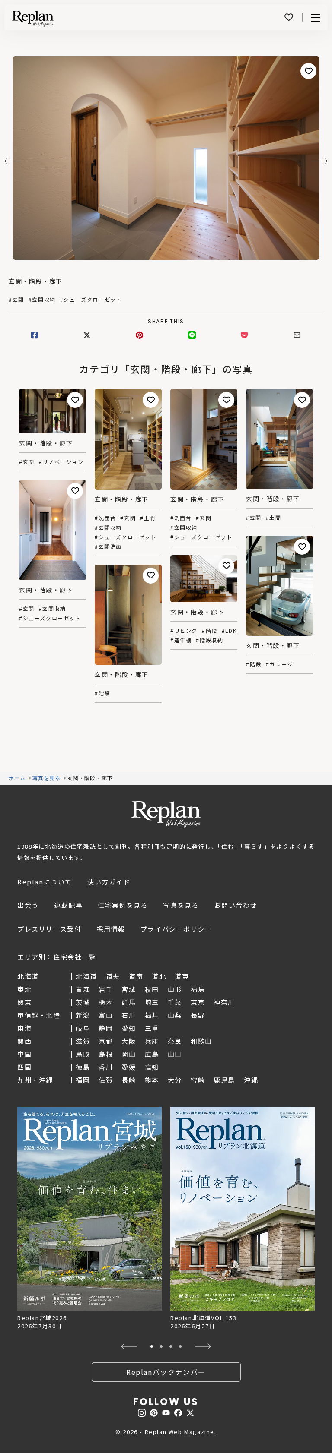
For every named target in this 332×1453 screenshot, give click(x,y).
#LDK (229, 630)
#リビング (184, 630)
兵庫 (152, 1041)
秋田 (152, 989)
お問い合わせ (235, 905)
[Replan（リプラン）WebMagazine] (33, 18)
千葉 (175, 1002)
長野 (198, 1015)
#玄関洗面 (108, 546)
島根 (106, 1054)
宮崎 (198, 1080)
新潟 (83, 1015)
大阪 (128, 1041)
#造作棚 (181, 640)
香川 (106, 1067)
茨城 (83, 1002)
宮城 (128, 989)
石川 (128, 1015)
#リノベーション (61, 461)
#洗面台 (105, 518)
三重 (152, 1028)
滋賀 (83, 1041)
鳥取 (83, 1054)
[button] (129, 1346)
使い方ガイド (109, 881)
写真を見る (46, 778)
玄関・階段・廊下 (36, 281)
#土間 (148, 518)
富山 (106, 1015)
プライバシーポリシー (176, 928)
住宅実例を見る (123, 905)
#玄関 (16, 299)
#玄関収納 (42, 299)
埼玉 (152, 1002)
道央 (113, 976)
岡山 (128, 1054)
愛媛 (128, 1067)
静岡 (106, 1028)
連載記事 (68, 905)
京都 (106, 1041)
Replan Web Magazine (166, 814)
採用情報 (110, 928)
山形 (175, 989)
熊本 (152, 1080)
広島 (152, 1054)
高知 (152, 1067)
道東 (182, 976)
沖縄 (251, 1080)
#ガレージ (279, 664)
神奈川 (224, 1002)
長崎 (128, 1080)
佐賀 (106, 1080)
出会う (28, 905)
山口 (175, 1054)
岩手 (106, 989)
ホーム (17, 778)
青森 (83, 989)
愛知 (128, 1028)
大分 (175, 1080)
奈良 (175, 1041)
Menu (315, 17)
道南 (136, 976)
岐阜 (83, 1028)
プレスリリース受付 (49, 928)
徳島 (83, 1067)
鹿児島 (224, 1080)
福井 (152, 1015)
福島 (198, 989)
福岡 (83, 1080)
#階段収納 (209, 640)
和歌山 (201, 1041)
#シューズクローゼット (91, 299)
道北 (159, 976)
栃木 (106, 1002)
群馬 (128, 1002)
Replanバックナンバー (166, 1372)
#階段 (254, 664)
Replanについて (44, 881)
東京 (198, 1002)
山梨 (175, 1015)
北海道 (86, 976)
